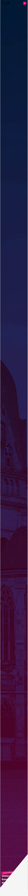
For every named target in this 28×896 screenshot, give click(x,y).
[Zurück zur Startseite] (5, 3)
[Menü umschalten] (24, 3)
